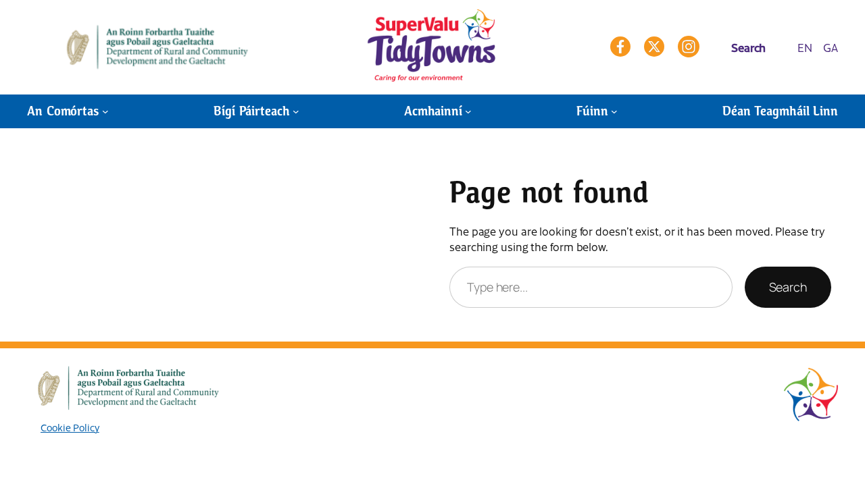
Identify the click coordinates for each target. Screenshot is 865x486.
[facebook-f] (620, 46)
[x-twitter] (654, 46)
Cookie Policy (70, 427)
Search (788, 287)
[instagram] (688, 46)
